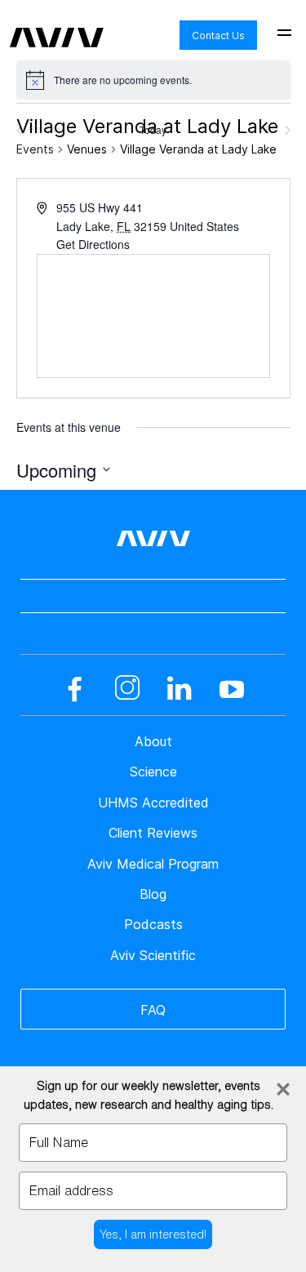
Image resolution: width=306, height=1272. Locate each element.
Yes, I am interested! (153, 1234)
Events (35, 149)
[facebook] (75, 689)
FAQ (153, 1010)
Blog (153, 894)
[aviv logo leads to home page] (57, 25)
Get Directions (93, 244)
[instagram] (127, 689)
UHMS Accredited (153, 802)
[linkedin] (179, 689)
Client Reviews (153, 833)
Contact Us (218, 35)
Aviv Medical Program (153, 864)
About (153, 741)
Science (153, 771)
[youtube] (232, 689)
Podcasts (153, 924)
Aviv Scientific (153, 955)
